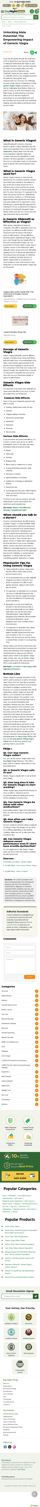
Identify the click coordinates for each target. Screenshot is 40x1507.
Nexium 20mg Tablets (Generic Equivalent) (19, 1244)
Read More (21, 1469)
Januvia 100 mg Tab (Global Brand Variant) (19, 1277)
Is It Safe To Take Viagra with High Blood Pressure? (19, 668)
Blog (9, 22)
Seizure (14, 1212)
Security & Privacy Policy (10, 1414)
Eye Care (6, 1206)
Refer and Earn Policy (9, 1433)
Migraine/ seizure (19, 1209)
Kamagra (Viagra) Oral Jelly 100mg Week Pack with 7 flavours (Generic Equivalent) (20, 1253)
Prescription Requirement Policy (13, 1427)
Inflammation (7, 1209)
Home (3, 22)
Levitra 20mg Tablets (12, 1226)
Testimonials (7, 1399)
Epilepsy (17, 1204)
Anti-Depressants (24, 1195)
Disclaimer (6, 1430)
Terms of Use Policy (9, 1419)
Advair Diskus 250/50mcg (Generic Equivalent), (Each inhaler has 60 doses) (21, 1231)
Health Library (7, 1386)
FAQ (4, 1397)
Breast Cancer (7, 1204)
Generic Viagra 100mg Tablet (15, 1240)
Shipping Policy (8, 1417)
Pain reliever (32, 1209)
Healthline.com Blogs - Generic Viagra (18, 862)
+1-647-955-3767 (22, 2)
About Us (6, 1384)
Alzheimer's (12, 1195)
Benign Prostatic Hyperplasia (13, 1201)
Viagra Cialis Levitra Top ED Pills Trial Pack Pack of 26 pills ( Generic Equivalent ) (18, 294)
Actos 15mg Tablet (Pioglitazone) (16, 1236)
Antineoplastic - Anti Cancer (13, 1198)
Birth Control (29, 1201)
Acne (4, 1195)
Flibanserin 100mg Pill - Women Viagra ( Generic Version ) (18, 1265)
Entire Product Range (9, 1389)
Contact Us (6, 1405)
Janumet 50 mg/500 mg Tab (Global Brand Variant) (19, 1272)
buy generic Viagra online (19, 84)
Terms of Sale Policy (9, 1422)
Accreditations (7, 1392)
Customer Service (8, 1402)
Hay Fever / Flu (24, 1206)
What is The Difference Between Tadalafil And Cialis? (17, 509)
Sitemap (5, 1435)
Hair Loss (14, 1206)
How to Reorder (8, 1394)
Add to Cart (28, 306)
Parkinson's (6, 1212)
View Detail (9, 306)
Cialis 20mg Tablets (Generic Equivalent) (19, 1248)
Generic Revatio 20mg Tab (15, 332)
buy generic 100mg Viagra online (18, 740)
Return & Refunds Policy (10, 1425)
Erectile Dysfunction (20, 22)
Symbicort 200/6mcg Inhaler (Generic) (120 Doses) (19, 1259)
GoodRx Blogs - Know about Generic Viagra (20, 865)
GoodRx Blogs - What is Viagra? (16, 871)
